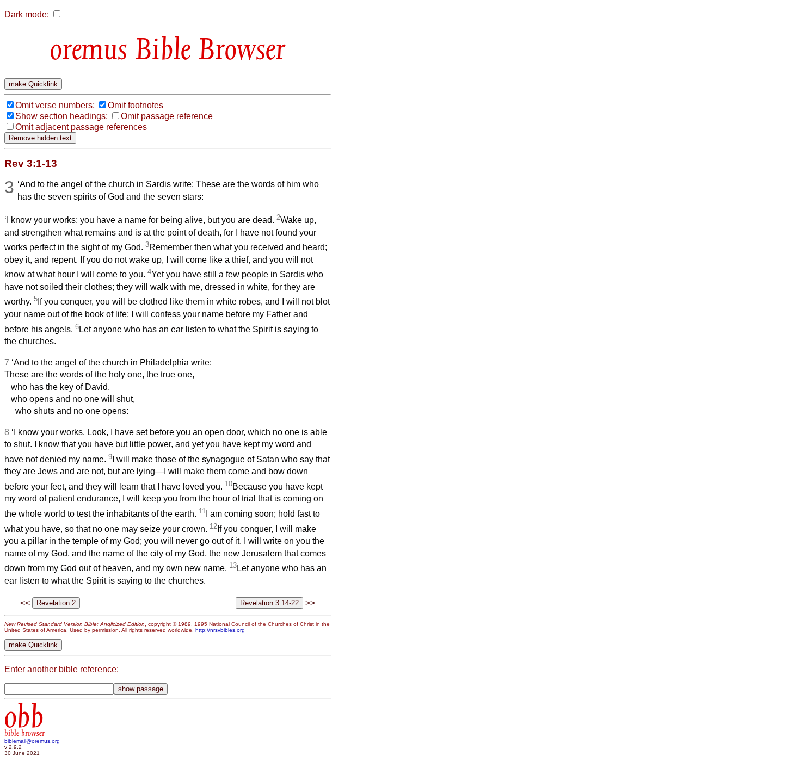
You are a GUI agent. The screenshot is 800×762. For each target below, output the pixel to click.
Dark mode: (26, 14)
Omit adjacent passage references (81, 127)
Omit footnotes (135, 105)
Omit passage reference (167, 116)
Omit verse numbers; (55, 105)
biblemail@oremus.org (32, 741)
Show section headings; (61, 116)
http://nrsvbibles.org (220, 630)
